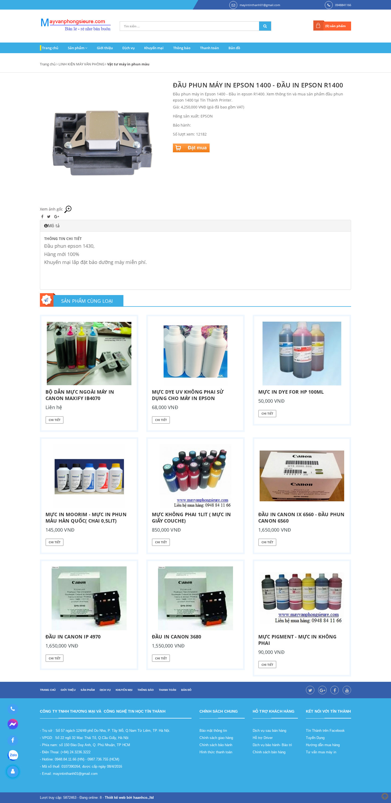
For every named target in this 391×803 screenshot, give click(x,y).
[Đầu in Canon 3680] (195, 598)
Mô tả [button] (54, 226)
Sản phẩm (76, 47)
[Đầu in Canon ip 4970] (89, 598)
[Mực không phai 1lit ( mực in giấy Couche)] (195, 476)
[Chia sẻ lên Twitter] (49, 216)
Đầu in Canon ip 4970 (73, 636)
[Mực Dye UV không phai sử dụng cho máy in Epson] (195, 353)
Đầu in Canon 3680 (176, 636)
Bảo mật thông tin (213, 731)
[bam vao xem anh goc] (102, 142)
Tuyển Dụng (315, 738)
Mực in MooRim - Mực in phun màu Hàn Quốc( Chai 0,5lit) (86, 517)
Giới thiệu (105, 47)
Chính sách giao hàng (216, 738)
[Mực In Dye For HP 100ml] (302, 353)
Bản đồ (234, 47)
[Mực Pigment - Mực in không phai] (302, 598)
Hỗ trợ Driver (263, 738)
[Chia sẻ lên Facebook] (42, 216)
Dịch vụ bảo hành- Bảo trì (272, 745)
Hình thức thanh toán (215, 752)
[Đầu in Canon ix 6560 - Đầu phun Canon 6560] (302, 476)
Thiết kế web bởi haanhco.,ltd (129, 798)
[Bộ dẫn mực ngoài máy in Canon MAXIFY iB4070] (89, 353)
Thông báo (181, 47)
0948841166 (343, 5)
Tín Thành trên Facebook (325, 731)
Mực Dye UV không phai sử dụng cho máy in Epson (188, 395)
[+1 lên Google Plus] (56, 216)
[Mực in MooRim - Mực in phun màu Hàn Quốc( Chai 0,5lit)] (89, 476)
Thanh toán (209, 47)
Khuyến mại (154, 47)
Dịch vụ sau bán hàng (269, 731)
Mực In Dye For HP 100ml (291, 392)
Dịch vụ (128, 47)
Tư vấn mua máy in (321, 752)
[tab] (195, 225)
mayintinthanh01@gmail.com (260, 5)
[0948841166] (13, 709)
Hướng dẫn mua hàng (323, 745)
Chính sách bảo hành (215, 745)
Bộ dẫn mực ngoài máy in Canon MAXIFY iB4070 (79, 395)
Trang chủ (50, 47)
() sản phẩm (335, 26)
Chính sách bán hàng (269, 752)
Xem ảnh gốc (52, 209)
